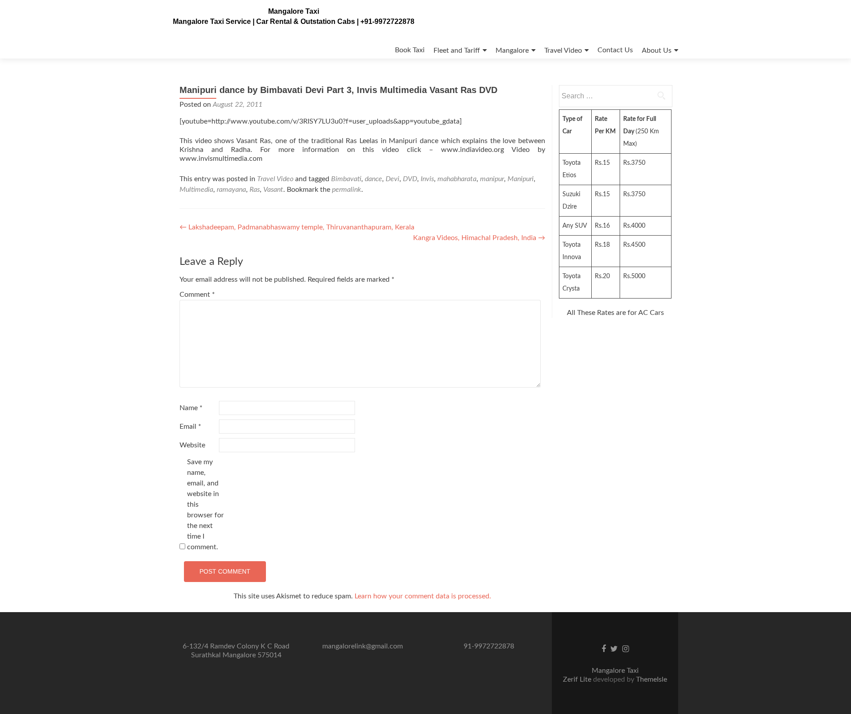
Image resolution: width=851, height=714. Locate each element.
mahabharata (456, 178)
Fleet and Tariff (456, 50)
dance (373, 178)
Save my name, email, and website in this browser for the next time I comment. (205, 504)
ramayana (231, 189)
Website (192, 445)
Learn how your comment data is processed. (423, 596)
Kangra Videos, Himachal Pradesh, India (479, 237)
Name (191, 407)
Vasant (273, 189)
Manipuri (520, 178)
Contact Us (615, 50)
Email (190, 426)
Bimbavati (346, 178)
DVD (410, 178)
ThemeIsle (651, 679)
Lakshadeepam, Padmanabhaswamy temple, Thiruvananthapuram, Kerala (297, 227)
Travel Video (563, 50)
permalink (346, 189)
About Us (656, 50)
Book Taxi (410, 50)
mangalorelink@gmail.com (362, 646)
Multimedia (196, 189)
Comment (197, 294)
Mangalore (512, 50)
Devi (392, 178)
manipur (492, 178)
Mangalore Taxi (293, 11)
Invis (427, 178)
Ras (255, 189)
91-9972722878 (489, 646)
